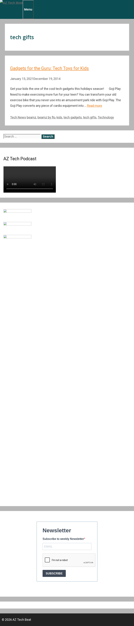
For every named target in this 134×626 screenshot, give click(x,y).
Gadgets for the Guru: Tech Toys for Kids (49, 68)
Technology (106, 117)
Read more (94, 105)
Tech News (18, 117)
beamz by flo (46, 117)
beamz (31, 117)
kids (59, 117)
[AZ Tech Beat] (11, 3)
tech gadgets (73, 117)
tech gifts (89, 117)
